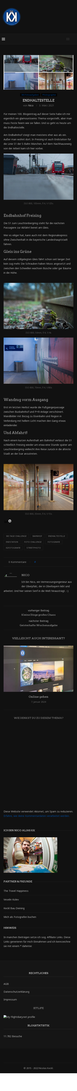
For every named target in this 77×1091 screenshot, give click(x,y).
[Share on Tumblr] (55, 562)
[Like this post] (37, 562)
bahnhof (37, 536)
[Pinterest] (41, 1055)
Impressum (10, 999)
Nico (30, 105)
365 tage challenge (16, 536)
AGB (6, 984)
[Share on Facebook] (42, 562)
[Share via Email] (69, 562)
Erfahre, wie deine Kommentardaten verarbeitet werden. (36, 816)
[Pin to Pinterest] (48, 562)
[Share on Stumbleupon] (62, 562)
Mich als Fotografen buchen (20, 917)
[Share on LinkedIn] (52, 562)
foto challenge (33, 542)
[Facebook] (27, 1055)
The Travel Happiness (16, 890)
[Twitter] (31, 1055)
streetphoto (34, 547)
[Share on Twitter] (45, 562)
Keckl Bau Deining (14, 908)
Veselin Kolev (11, 899)
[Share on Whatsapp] (65, 562)
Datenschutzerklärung (16, 991)
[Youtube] (50, 1055)
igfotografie (13, 547)
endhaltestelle (56, 536)
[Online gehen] (38, 669)
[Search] (73, 39)
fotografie (54, 542)
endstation (12, 542)
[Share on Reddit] (59, 562)
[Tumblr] (45, 1055)
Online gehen (38, 696)
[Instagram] (36, 1055)
